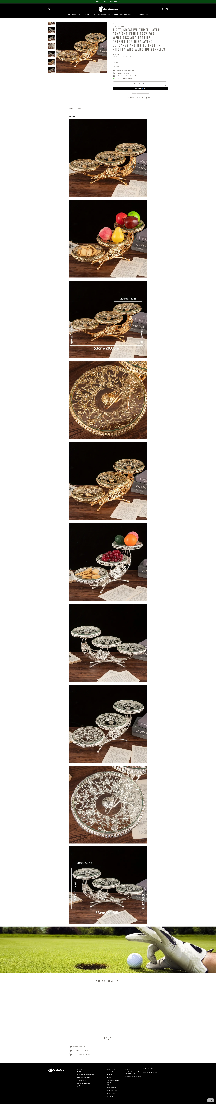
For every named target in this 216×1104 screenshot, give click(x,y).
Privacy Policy (110, 1069)
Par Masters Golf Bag (83, 1083)
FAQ (135, 14)
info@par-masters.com (150, 1072)
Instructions (125, 14)
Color (115, 63)
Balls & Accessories (83, 1077)
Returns (108, 1077)
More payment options (140, 93)
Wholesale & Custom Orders (112, 1081)
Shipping (115, 56)
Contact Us (143, 14)
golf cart (80, 1086)
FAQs (108, 1085)
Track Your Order (111, 1090)
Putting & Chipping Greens (85, 1074)
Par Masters (118, 26)
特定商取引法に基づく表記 (133, 1076)
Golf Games (80, 1072)
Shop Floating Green (87, 14)
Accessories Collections (108, 14)
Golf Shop (72, 14)
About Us (127, 1069)
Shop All (80, 1069)
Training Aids (81, 1080)
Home (114, 24)
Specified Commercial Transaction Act (132, 1072)
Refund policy (110, 1093)
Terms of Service (111, 1087)
